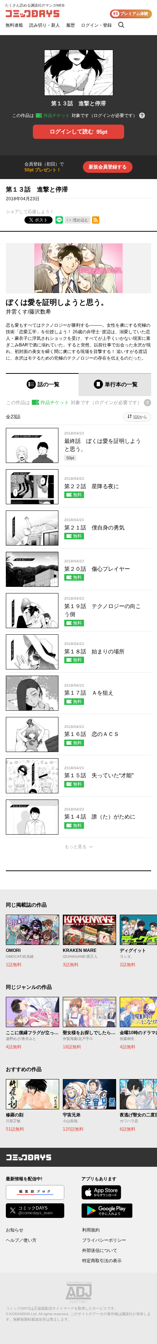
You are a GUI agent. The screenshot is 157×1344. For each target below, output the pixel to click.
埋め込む (81, 220)
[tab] (42, 384)
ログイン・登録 (96, 25)
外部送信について (99, 1250)
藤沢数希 (40, 311)
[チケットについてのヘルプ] (142, 116)
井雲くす (17, 311)
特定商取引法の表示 (102, 1260)
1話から (140, 417)
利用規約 (91, 1230)
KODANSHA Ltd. (23, 1314)
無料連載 (14, 25)
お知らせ (14, 1230)
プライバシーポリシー (104, 1240)
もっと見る (76, 846)
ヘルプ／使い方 (21, 1240)
